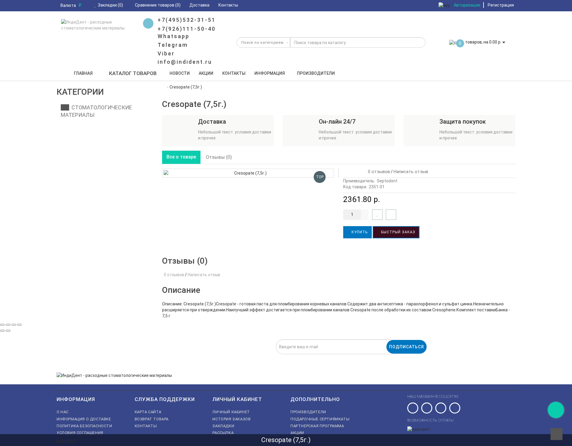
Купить (359, 232)
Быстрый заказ (397, 232)
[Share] (8, 325)
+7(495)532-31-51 (187, 20)
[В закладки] (377, 214)
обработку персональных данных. (257, 357)
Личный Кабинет (231, 412)
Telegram (173, 45)
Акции (206, 73)
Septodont (387, 180)
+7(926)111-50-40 (187, 29)
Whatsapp (173, 36)
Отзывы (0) (219, 157)
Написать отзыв (411, 171)
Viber (166, 53)
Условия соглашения (80, 433)
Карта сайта (148, 412)
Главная (83, 73)
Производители (316, 73)
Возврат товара (152, 419)
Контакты (233, 73)
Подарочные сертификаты (319, 419)
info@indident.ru (185, 62)
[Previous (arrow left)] (2, 331)
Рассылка (223, 433)
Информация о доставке (84, 419)
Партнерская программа (317, 426)
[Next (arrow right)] (8, 331)
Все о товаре (181, 157)
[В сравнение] (391, 214)
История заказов (231, 419)
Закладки (223, 426)
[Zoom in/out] (19, 325)
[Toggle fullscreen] (13, 325)
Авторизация (467, 5)
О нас (63, 412)
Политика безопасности (84, 426)
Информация (269, 73)
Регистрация (501, 5)
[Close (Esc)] (2, 325)
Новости (180, 73)
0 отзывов (378, 171)
